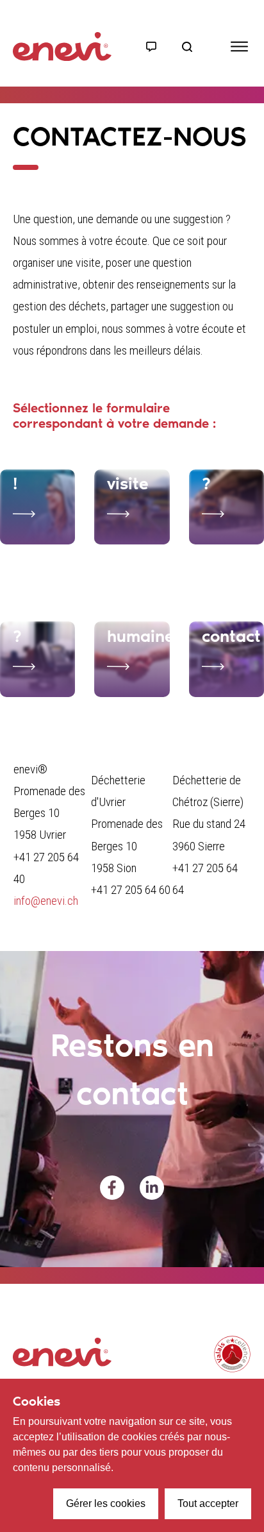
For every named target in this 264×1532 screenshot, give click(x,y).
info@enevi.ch (45, 900)
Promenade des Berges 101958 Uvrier (49, 813)
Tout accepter (207, 1503)
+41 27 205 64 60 (130, 889)
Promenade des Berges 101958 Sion (127, 845)
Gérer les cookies (105, 1503)
